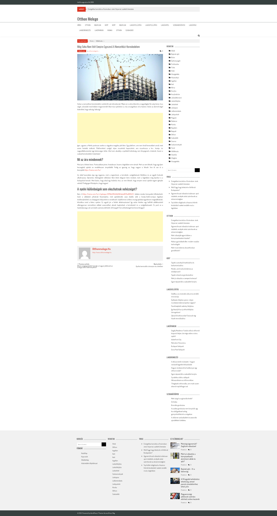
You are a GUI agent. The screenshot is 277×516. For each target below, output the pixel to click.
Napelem (174, 128)
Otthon (87, 25)
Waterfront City (176, 339)
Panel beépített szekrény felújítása (182, 306)
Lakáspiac (192, 25)
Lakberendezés (85, 30)
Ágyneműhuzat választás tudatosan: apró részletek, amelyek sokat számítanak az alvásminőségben (185, 196)
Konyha (173, 91)
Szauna (173, 141)
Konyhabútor (175, 94)
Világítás (174, 158)
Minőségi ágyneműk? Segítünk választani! (189, 445)
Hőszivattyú (175, 77)
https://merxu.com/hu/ (93, 170)
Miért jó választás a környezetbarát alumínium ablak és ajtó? (188, 458)
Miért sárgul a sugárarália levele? (181, 398)
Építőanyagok (175, 61)
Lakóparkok (99, 30)
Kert (106, 25)
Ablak (173, 51)
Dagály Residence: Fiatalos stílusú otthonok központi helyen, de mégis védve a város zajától (185, 333)
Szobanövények (179, 25)
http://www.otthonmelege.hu (102, 252)
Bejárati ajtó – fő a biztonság (188, 470)
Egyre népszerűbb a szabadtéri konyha (184, 282)
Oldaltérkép (85, 460)
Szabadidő (129, 30)
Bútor (173, 57)
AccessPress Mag (109, 513)
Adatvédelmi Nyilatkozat (89, 463)
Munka (109, 30)
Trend (173, 148)
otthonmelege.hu (93, 51)
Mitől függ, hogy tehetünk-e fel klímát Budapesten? (104, 9)
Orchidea (174, 402)
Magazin (174, 118)
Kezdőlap (84, 453)
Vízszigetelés (175, 161)
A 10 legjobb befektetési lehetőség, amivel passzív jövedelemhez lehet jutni (190, 483)
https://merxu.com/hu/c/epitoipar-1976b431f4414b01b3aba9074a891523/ (108, 194)
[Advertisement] (120, 128)
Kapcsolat (84, 457)
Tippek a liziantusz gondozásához (182, 275)
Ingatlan (97, 25)
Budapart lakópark (177, 346)
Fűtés (173, 67)
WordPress (94, 513)
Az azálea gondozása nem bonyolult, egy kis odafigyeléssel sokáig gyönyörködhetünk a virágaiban (184, 411)
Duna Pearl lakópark (178, 350)
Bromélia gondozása (178, 405)
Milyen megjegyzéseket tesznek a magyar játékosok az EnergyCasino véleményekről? (95, 266)
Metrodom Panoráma (178, 343)
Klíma (173, 88)
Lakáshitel (165, 25)
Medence (174, 121)
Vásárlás (174, 155)
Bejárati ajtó (175, 54)
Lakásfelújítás (136, 25)
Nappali (173, 131)
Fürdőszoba (175, 64)
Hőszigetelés (175, 74)
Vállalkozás (99, 41)
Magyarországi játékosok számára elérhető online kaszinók (190, 496)
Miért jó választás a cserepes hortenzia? (184, 278)
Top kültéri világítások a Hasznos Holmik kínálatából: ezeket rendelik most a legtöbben (184, 205)
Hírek (79, 25)
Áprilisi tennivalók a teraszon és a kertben (149, 266)
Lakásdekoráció (176, 98)
